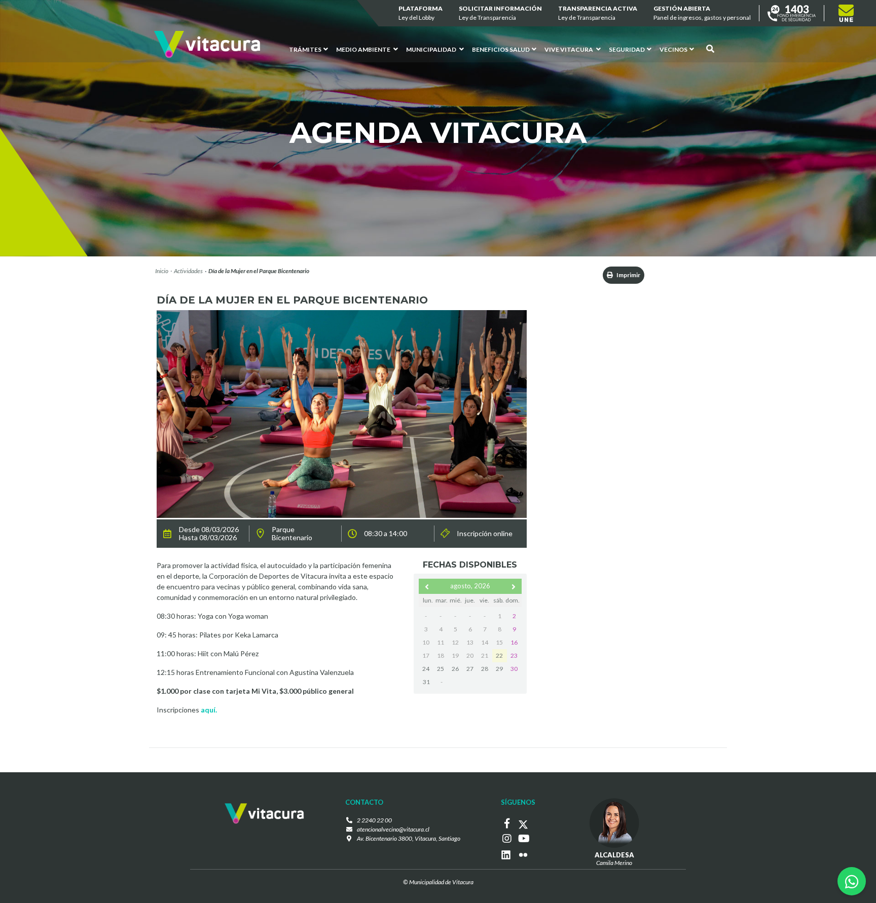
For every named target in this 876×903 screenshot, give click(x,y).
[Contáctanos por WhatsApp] (851, 881)
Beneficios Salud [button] (501, 49)
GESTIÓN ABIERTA (702, 13)
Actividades (188, 271)
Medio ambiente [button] (363, 49)
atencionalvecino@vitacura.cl (393, 829)
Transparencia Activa (597, 13)
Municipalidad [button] (431, 49)
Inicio (161, 271)
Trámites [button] (305, 49)
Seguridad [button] (627, 49)
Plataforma (420, 13)
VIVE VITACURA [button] (569, 49)
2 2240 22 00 (374, 820)
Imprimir (627, 275)
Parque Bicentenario (292, 533)
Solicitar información (500, 13)
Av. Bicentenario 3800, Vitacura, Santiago (408, 838)
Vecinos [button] (673, 49)
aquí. (209, 709)
